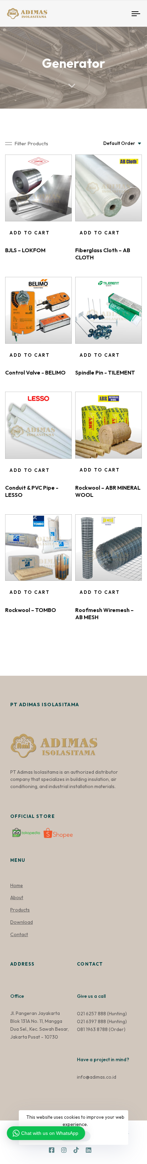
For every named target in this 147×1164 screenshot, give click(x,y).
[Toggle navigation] (118, 13)
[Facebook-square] (52, 1150)
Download (21, 922)
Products (20, 910)
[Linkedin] (88, 1150)
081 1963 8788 (92, 1029)
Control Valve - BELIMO (35, 372)
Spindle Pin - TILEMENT (105, 372)
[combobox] (122, 143)
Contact (19, 934)
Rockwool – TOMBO (30, 609)
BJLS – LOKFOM (25, 250)
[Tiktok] (76, 1150)
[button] (26, 143)
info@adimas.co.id (96, 1077)
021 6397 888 (91, 1021)
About (16, 897)
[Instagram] (64, 1150)
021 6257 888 (91, 1013)
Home (16, 885)
